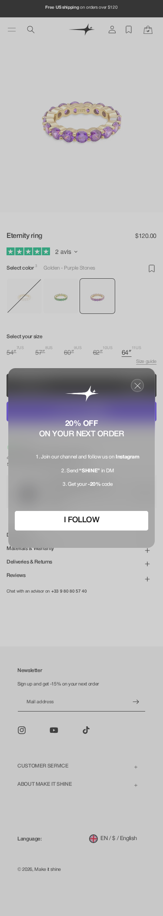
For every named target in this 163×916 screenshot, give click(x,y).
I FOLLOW (82, 520)
